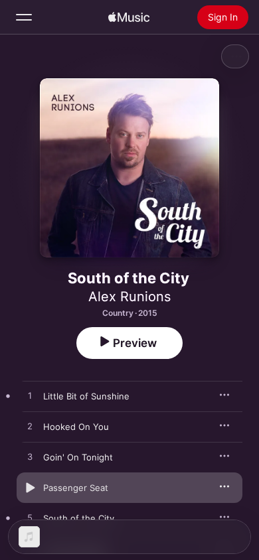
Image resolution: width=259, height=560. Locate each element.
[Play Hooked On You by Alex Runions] (30, 427)
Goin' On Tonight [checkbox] (78, 457)
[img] (128, 17)
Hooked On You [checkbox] (76, 426)
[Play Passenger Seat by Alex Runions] (30, 488)
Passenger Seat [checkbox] (75, 487)
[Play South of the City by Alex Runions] (30, 518)
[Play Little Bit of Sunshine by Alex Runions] (30, 396)
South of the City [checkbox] (78, 518)
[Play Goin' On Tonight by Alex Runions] (30, 457)
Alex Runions (129, 297)
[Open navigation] (24, 17)
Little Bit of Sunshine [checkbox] (86, 396)
